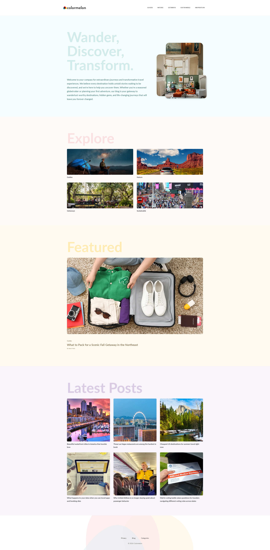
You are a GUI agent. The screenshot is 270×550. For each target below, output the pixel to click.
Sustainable (185, 7)
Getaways (172, 7)
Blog (133, 538)
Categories (145, 538)
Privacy (123, 538)
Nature (160, 7)
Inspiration (200, 7)
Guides (150, 7)
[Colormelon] (74, 8)
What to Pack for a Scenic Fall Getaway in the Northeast (102, 345)
